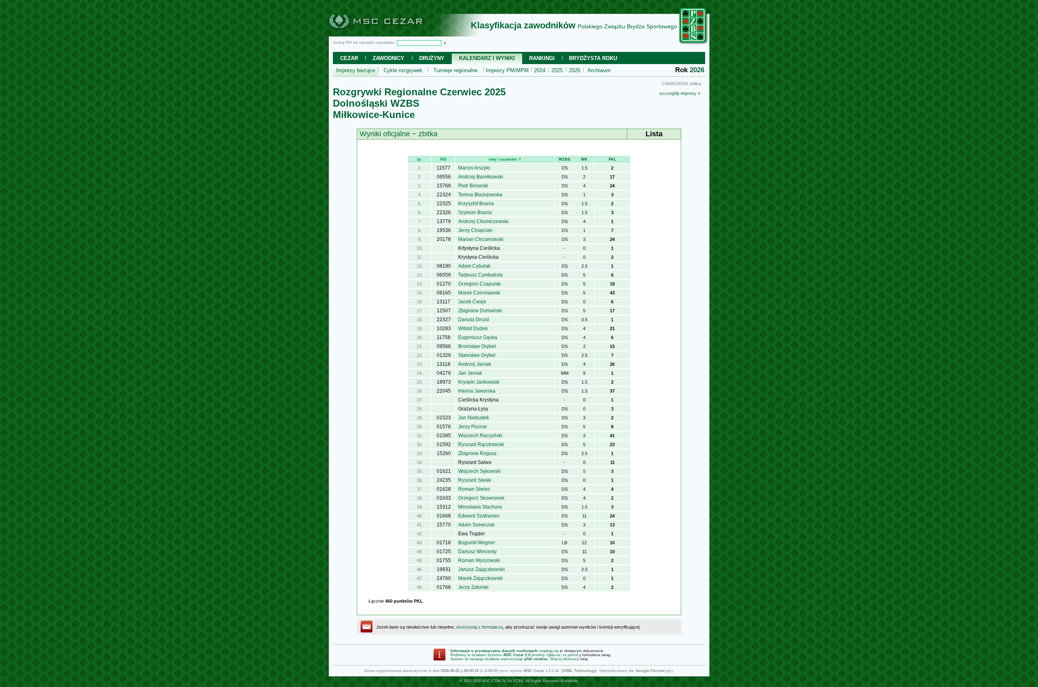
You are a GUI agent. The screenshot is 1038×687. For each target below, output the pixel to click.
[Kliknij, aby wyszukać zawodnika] (445, 43)
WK (584, 159)
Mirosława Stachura (480, 507)
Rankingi (542, 58)
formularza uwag (596, 655)
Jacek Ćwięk (472, 302)
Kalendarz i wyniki (487, 58)
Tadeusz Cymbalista (480, 275)
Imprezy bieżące (355, 70)
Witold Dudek (473, 328)
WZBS (564, 159)
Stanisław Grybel (476, 355)
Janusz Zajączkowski (481, 569)
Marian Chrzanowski (481, 239)
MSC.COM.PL (494, 681)
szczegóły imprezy (678, 93)
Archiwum (599, 70)
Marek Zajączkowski (480, 578)
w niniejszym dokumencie (581, 651)
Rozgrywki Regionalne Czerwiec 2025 (419, 91)
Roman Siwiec (474, 489)
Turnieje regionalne (455, 70)
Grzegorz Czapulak (479, 284)
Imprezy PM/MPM (507, 70)
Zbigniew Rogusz (477, 453)
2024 (539, 70)
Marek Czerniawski (479, 293)
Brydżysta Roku (593, 58)
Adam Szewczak (476, 525)
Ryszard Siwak (474, 480)
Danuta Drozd (473, 319)
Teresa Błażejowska (480, 195)
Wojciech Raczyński (480, 435)
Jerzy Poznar (472, 426)
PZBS (518, 681)
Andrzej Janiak (474, 364)
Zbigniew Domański (480, 310)
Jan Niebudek (473, 418)
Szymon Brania (475, 212)
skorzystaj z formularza (479, 627)
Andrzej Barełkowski (480, 177)
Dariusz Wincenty (477, 551)
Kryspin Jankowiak (479, 382)
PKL (612, 159)
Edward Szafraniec (479, 516)
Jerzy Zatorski (473, 587)
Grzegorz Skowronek (481, 498)
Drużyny (431, 58)
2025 (557, 70)
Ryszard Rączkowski (481, 444)
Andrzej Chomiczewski (483, 221)
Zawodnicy (388, 58)
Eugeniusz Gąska (477, 337)
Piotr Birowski (473, 186)
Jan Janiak (470, 373)
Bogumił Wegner (476, 542)
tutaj (584, 659)
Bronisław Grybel (477, 346)
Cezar (349, 58)
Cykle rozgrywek (403, 70)
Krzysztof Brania (476, 203)
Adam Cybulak (474, 266)
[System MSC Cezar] (389, 34)
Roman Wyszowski (479, 560)
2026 (574, 70)
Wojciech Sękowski (479, 471)
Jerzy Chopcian (475, 230)
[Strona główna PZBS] (693, 43)
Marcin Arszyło (474, 168)
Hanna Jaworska (476, 391)
